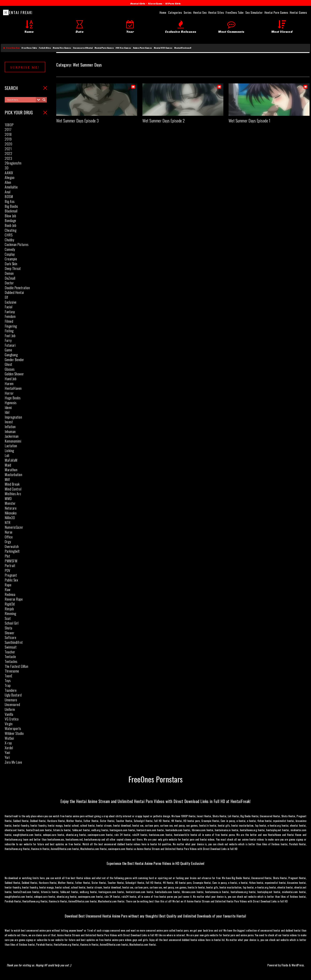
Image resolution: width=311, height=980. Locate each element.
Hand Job (10, 378)
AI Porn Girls (173, 3)
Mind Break (12, 484)
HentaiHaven (13, 388)
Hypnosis (10, 402)
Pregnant (11, 575)
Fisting (9, 330)
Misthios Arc (13, 493)
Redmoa (10, 594)
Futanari (10, 345)
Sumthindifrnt (14, 642)
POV (7, 570)
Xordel (9, 747)
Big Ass (10, 201)
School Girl (12, 623)
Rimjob (9, 608)
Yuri (7, 757)
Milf (7, 479)
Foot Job (10, 335)
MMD (8, 498)
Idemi (8, 407)
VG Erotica (11, 718)
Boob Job (10, 225)
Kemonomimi (13, 441)
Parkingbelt (12, 551)
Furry (8, 340)
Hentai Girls (137, 3)
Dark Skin (11, 263)
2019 (8, 139)
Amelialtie (11, 186)
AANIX (9, 172)
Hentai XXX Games (163, 48)
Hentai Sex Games (62, 48)
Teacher (10, 651)
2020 (8, 143)
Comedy (10, 249)
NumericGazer (14, 527)
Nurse (8, 532)
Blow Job (10, 215)
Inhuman (10, 431)
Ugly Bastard (13, 694)
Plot (7, 555)
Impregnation (13, 417)
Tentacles (11, 661)
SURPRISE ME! (25, 67)
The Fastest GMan (16, 666)
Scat (8, 618)
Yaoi (7, 752)
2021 (8, 148)
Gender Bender (14, 359)
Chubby (9, 239)
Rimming (10, 613)
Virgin (8, 723)
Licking (9, 450)
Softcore (10, 637)
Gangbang (11, 354)
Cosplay (10, 254)
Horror (9, 393)
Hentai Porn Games (104, 48)
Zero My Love (13, 762)
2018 (8, 134)
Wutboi (9, 738)
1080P (9, 124)
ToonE (8, 675)
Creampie (11, 258)
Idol (7, 412)
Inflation (10, 426)
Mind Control (13, 488)
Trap (8, 685)
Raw (8, 589)
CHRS (8, 234)
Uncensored (12, 704)
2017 (8, 129)
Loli (7, 455)
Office (9, 536)
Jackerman (12, 436)
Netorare (11, 508)
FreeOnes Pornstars (155, 779)
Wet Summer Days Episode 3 (77, 120)
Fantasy (10, 311)
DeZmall (10, 278)
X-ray (8, 742)
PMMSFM (11, 560)
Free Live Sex (12, 48)
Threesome (12, 670)
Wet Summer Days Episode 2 (163, 120)
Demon (9, 273)
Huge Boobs (12, 397)
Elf (6, 297)
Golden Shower (14, 373)
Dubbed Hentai (14, 292)
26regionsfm (13, 162)
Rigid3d (10, 603)
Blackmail (11, 210)
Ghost (8, 364)
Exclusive (11, 302)
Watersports (13, 728)
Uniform (10, 709)
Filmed (9, 321)
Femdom (10, 316)
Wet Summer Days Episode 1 (250, 120)
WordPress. (298, 965)
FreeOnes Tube (29, 48)
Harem (9, 383)
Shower (9, 632)
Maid (8, 464)
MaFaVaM (11, 460)
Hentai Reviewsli (182, 48)
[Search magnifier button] (44, 100)
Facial (8, 306)
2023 (8, 158)
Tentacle (10, 656)
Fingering (11, 326)
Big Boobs (11, 206)
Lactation (11, 445)
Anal (7, 191)
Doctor (9, 282)
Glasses (10, 369)
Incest (9, 421)
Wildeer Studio (14, 733)
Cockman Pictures (16, 244)
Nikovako (11, 512)
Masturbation (13, 474)
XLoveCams (155, 3)
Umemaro (11, 699)
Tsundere (11, 690)
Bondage (10, 220)
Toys (8, 680)
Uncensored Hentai (83, 48)
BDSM (9, 196)
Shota (8, 627)
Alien (8, 182)
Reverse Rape (14, 599)
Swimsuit (11, 647)
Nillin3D (10, 517)
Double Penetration (17, 287)
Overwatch (12, 546)
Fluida (284, 965)
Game (8, 349)
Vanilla (9, 714)
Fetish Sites (45, 48)
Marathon (11, 469)
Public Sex (11, 579)
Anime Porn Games (142, 48)
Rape (8, 584)
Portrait (10, 565)
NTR (8, 522)
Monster (10, 503)
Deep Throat (13, 268)
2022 (8, 153)
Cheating (10, 230)
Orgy (8, 541)
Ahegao (9, 177)
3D (6, 167)
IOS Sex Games (123, 48)
